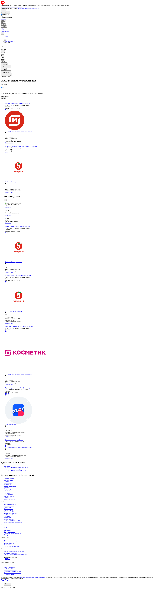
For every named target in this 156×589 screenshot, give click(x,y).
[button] (2, 28)
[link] (3, 24)
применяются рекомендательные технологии (32, 577)
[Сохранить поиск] (2, 55)
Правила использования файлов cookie (28, 8)
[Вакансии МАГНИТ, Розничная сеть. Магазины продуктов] (79, 120)
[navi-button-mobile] (2, 33)
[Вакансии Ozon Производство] (79, 410)
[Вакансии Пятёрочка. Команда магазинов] (79, 167)
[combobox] (8, 48)
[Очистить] (3, 51)
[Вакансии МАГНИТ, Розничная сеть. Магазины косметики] (79, 352)
